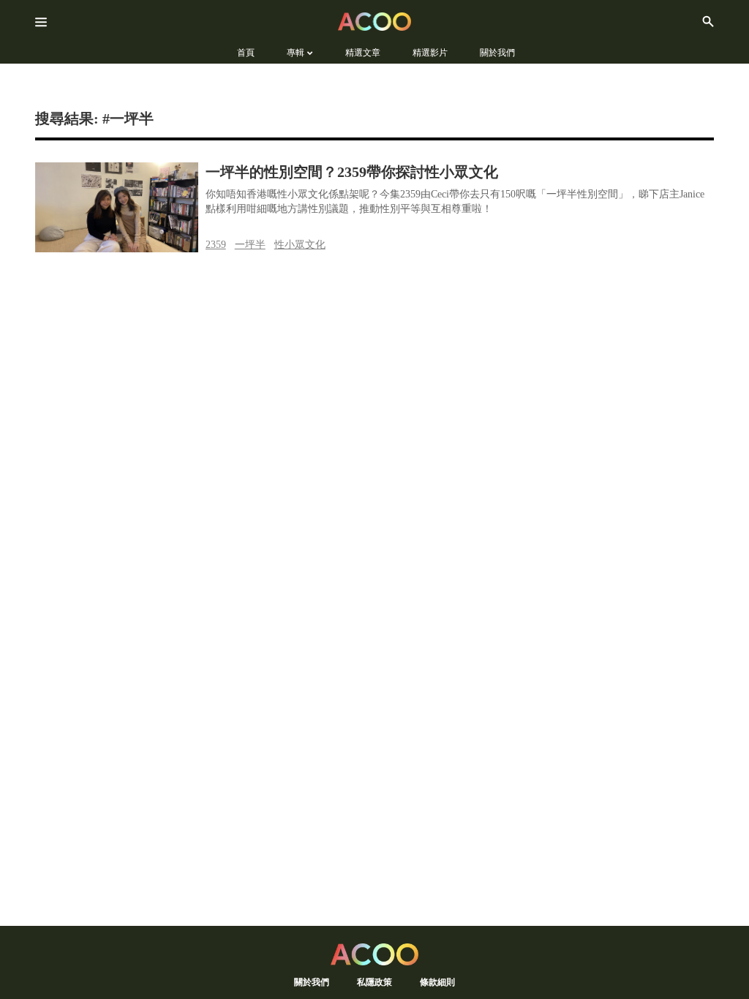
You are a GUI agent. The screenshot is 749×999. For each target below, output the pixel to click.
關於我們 (311, 981)
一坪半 (250, 244)
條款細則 (437, 981)
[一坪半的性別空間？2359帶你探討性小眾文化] (116, 207)
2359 (216, 244)
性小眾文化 (299, 244)
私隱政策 (374, 981)
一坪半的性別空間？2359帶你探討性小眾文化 (352, 172)
